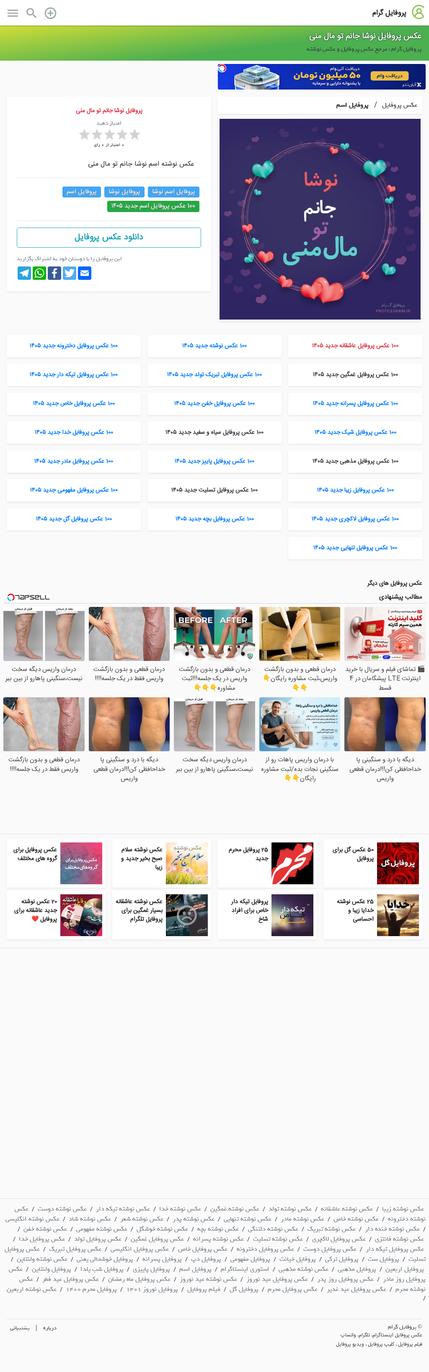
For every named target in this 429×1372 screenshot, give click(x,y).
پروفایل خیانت (297, 1259)
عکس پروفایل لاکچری (339, 1239)
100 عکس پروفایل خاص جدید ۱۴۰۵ (74, 404)
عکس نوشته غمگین (234, 1209)
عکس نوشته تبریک (332, 1229)
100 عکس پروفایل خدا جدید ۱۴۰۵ (74, 432)
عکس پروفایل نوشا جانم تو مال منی (365, 36)
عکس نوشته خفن (45, 1229)
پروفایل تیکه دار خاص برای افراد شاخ (249, 910)
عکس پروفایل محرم (293, 1289)
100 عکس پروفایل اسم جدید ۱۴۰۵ (153, 206)
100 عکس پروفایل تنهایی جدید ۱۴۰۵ (355, 548)
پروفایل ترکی (342, 1259)
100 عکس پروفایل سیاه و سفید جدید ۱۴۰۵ (214, 432)
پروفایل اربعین (404, 1269)
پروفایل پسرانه (162, 1259)
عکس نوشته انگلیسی (32, 1219)
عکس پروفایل (398, 105)
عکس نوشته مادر (302, 1219)
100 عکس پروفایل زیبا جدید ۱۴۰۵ (355, 490)
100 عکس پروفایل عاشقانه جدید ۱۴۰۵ (355, 346)
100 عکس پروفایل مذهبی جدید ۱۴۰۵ (355, 461)
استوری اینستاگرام (245, 1269)
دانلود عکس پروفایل (109, 237)
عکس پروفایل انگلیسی (140, 1249)
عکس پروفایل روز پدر (345, 1279)
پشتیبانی (20, 1327)
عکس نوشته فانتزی (399, 1239)
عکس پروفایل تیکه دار (395, 1249)
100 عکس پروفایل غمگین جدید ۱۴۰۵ (355, 375)
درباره (50, 1327)
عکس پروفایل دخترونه (265, 1249)
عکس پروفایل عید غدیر (356, 1289)
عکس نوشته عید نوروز (208, 1279)
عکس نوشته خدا (180, 1209)
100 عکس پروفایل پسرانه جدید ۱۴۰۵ (355, 404)
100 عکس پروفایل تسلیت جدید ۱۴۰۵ (214, 490)
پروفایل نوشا (124, 192)
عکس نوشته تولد (290, 1209)
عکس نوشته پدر (193, 1219)
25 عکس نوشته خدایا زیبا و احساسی (355, 910)
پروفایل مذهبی (357, 1269)
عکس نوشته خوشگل (162, 1229)
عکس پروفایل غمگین (157, 1239)
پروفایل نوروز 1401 (152, 1289)
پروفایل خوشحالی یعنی (105, 1259)
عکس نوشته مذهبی (303, 1269)
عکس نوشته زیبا (403, 1209)
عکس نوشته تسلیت (278, 1239)
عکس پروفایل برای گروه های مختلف (35, 854)
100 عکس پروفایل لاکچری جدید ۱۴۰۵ (355, 519)
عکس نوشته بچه (218, 1229)
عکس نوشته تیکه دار (123, 1209)
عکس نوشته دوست (62, 1209)
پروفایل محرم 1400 (91, 1289)
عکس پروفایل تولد (97, 1239)
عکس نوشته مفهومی (101, 1229)
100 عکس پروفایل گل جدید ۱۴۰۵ (74, 519)
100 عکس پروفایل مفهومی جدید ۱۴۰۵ (74, 490)
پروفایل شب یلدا (102, 1269)
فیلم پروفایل (203, 1289)
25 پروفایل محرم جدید (248, 854)
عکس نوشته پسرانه (218, 1239)
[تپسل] (222, 68)
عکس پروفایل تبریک (75, 1249)
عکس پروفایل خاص (202, 1249)
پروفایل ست (383, 1259)
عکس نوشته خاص (356, 1219)
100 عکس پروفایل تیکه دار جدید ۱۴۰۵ (74, 375)
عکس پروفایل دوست (330, 1249)
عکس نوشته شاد (90, 1219)
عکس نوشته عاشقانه (347, 1209)
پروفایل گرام (389, 13)
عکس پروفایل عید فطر (70, 1279)
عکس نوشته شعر (141, 1219)
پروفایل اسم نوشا (173, 192)
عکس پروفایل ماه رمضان (139, 1279)
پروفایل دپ (206, 1259)
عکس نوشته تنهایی (247, 1219)
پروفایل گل (244, 1289)
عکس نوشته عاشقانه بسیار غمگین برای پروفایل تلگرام (139, 910)
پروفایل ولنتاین (51, 1269)
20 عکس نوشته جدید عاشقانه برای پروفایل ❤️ (35, 910)
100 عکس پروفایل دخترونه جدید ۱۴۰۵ (74, 346)
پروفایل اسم (352, 105)
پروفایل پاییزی (151, 1269)
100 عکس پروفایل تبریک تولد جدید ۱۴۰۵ (214, 375)
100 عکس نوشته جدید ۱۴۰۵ (214, 346)
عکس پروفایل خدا (42, 1239)
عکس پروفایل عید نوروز (277, 1279)
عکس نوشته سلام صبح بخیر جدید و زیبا (142, 859)
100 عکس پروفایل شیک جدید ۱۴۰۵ (355, 432)
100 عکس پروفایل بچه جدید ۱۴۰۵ (215, 519)
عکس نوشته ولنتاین (42, 1259)
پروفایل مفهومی (250, 1259)
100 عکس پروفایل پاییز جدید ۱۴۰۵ (214, 461)
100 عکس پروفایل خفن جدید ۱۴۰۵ (214, 404)
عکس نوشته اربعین (32, 1289)
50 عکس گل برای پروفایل (353, 854)
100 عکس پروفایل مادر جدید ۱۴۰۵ (73, 461)
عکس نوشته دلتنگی (273, 1229)
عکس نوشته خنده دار (392, 1229)
